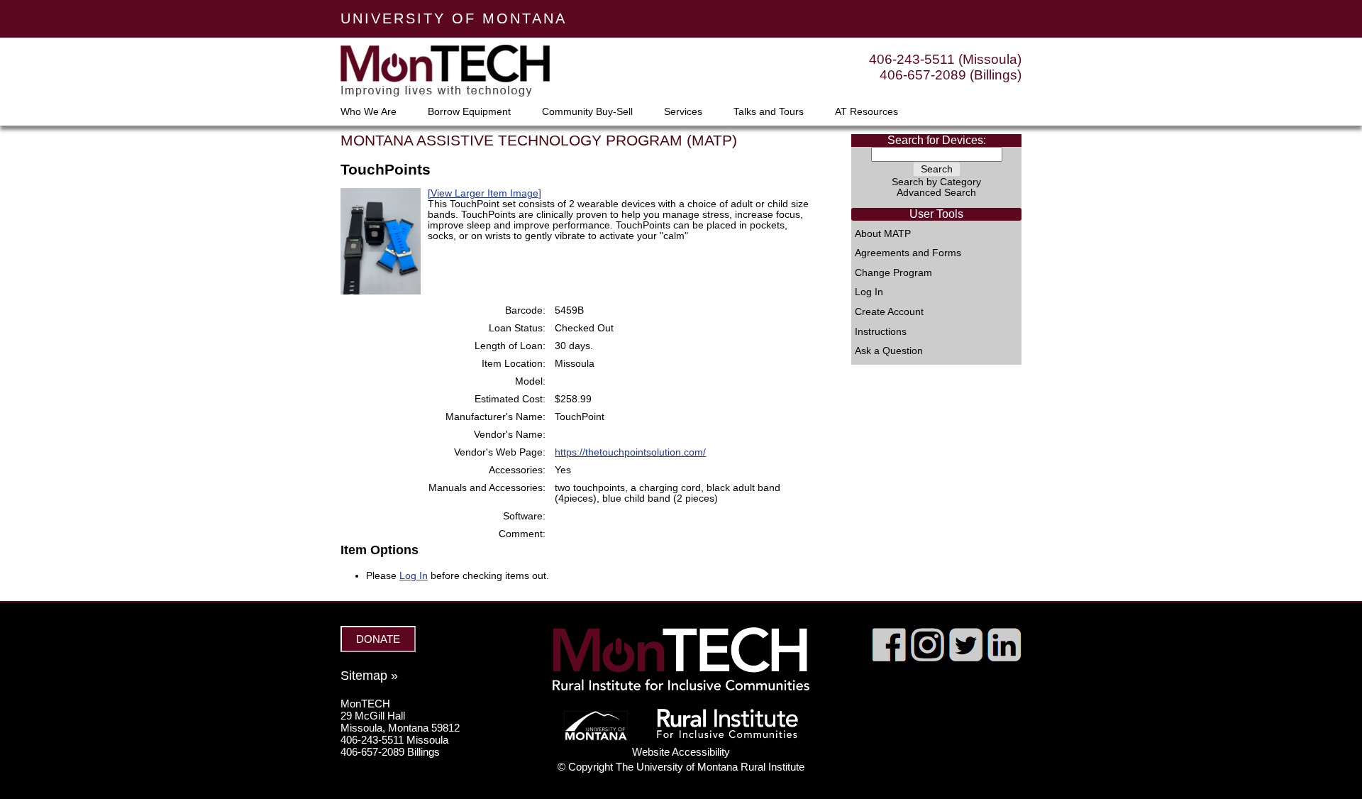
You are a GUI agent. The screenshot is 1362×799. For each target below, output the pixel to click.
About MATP (883, 234)
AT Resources (866, 112)
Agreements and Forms (908, 253)
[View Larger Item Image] (484, 193)
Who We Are (368, 112)
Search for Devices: (936, 140)
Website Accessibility (681, 752)
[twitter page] (965, 658)
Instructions (881, 332)
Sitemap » (369, 675)
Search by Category (936, 182)
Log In (869, 292)
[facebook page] (889, 658)
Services (683, 112)
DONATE (378, 639)
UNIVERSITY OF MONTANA (453, 18)
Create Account (889, 312)
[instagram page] (927, 658)
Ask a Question (889, 351)
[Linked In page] (1004, 658)
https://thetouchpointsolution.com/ (630, 452)
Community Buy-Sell (587, 112)
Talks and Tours (768, 112)
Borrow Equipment (469, 112)
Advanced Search (936, 192)
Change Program (893, 273)
